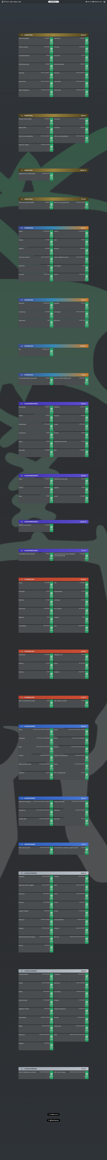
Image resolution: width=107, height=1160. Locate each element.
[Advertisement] (53, 19)
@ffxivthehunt (54, 1120)
